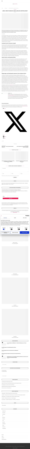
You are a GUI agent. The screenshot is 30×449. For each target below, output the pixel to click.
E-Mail (3, 196)
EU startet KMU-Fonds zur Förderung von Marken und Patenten (12, 396)
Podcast (3, 425)
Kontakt (2, 436)
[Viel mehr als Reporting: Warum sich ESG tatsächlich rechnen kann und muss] (21, 155)
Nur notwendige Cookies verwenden (5, 232)
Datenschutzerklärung (4, 439)
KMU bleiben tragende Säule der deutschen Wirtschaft (11, 393)
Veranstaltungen (4, 428)
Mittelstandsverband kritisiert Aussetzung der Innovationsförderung (11, 353)
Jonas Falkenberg (3, 399)
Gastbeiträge (6, 8)
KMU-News (3, 417)
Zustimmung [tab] (5, 217)
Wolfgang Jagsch (3, 393)
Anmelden (10, 198)
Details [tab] (15, 217)
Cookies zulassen (24, 232)
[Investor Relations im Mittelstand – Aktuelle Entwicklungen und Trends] (4, 344)
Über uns (3, 434)
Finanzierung (3, 412)
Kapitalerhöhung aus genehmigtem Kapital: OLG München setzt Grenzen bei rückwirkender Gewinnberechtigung (17, 357)
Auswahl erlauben (15, 232)
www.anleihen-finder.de (4, 371)
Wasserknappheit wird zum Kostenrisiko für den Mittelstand (10, 350)
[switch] (11, 229)
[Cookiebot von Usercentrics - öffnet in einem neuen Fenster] (26, 215)
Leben (3, 420)
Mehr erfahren (15, 212)
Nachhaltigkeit (3, 423)
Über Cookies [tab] (25, 217)
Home (2, 8)
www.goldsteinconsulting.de (11, 95)
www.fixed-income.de (4, 370)
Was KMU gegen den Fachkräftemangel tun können (9, 347)
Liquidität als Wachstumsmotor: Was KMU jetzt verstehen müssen (13, 399)
